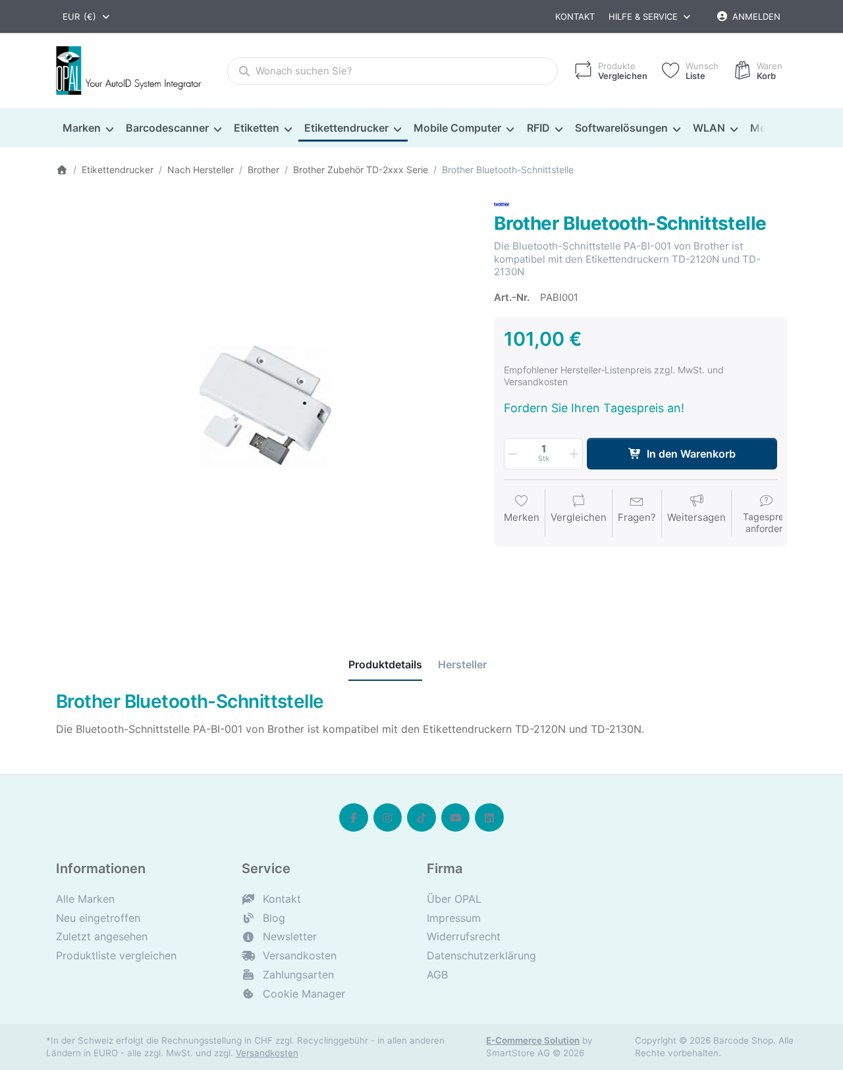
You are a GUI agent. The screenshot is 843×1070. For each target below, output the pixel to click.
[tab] (385, 665)
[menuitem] (87, 128)
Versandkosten (267, 1053)
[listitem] (265, 405)
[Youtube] (455, 817)
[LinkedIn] (489, 817)
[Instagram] (387, 817)
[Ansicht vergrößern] (265, 405)
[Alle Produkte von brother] (502, 203)
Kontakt (575, 16)
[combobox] (87, 16)
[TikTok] (421, 817)
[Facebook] (353, 817)
